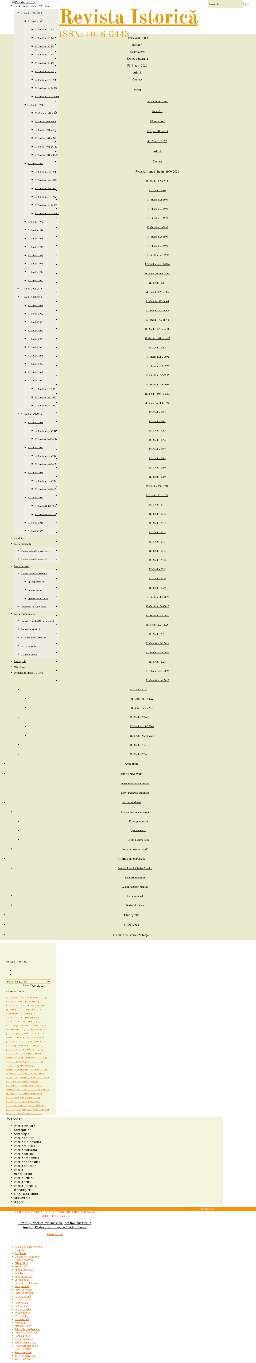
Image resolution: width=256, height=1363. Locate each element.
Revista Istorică (128, 18)
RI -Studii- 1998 (35, 263)
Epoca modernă (35, 589)
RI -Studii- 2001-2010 (31, 288)
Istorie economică (26, 1158)
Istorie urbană (24, 1178)
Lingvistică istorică (27, 1194)
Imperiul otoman (24, 1293)
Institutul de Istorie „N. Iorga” (29, 672)
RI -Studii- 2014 (35, 330)
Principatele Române (26, 1332)
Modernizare (17, 1069)
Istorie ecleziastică (27, 1162)
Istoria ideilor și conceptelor (25, 1128)
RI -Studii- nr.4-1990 (44, 54)
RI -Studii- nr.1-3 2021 (45, 430)
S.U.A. (12, 1097)
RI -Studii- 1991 (35, 104)
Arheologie (21, 1134)
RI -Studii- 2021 (35, 422)
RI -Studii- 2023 (35, 472)
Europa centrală (24, 1276)
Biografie (20, 1009)
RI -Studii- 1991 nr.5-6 (45, 129)
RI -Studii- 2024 (35, 497)
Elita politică (21, 1263)
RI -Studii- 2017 (35, 363)
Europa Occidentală (26, 1283)
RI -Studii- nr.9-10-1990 (46, 88)
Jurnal (12, 1065)
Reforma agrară (24, 1339)
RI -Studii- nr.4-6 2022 (45, 464)
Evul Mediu (21, 1273)
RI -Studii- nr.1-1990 (44, 29)
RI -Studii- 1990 (35, 21)
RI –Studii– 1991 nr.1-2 (46, 113)
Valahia (37, 1105)
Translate (36, 985)
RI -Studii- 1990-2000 (31, 12)
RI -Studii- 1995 (35, 238)
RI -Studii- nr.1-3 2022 (45, 455)
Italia (37, 1061)
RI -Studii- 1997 (35, 255)
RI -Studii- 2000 (35, 280)
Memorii (28, 1065)
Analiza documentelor (25, 1001)
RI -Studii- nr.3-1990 (44, 46)
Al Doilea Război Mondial (33, 637)
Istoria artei (22, 1182)
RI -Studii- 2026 (35, 531)
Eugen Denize (25, 1033)
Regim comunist (28, 645)
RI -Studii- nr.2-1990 (44, 37)
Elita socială (21, 1266)
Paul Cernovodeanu (22, 1081)
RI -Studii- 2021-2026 (31, 414)
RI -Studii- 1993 (35, 221)
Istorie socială (36, 1057)
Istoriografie (20, 661)
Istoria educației (25, 1166)
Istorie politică (24, 1138)
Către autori (137, 52)
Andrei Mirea (18, 1005)
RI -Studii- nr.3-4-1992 (45, 180)
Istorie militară (19, 1053)
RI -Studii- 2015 (35, 338)
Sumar (33, 1101)
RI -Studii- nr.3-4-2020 (45, 397)
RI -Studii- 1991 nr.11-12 (47, 155)
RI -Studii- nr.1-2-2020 (45, 388)
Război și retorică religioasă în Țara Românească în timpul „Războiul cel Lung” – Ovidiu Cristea (54, 1224)
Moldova (39, 1069)
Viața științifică (19, 1109)
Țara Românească (26, 1113)
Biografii (20, 1202)
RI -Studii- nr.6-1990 (44, 71)
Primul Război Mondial (27, 1329)
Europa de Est (22, 1279)
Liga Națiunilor (23, 1309)
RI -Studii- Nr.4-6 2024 (45, 514)
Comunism (15, 1021)
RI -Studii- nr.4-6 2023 (45, 489)
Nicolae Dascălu (19, 1073)
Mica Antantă (22, 1312)
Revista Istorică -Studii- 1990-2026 (157, 171)
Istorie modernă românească (34, 573)
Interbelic (22, 1041)
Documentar (17, 1029)
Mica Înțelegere (23, 1316)
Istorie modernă (21, 566)
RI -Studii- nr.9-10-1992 (46, 205)
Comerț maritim (24, 1260)
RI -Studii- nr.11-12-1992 (47, 213)
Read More (55, 1234)
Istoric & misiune (137, 38)
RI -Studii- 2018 (35, 355)
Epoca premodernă (36, 581)
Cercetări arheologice (27, 1256)
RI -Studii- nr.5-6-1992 (45, 188)
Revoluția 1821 (23, 1349)
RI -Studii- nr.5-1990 (44, 63)
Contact (137, 79)
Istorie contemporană (24, 613)
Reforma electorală (26, 1342)
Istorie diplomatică (27, 1142)
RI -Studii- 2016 (35, 347)
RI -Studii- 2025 (35, 522)
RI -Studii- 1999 (35, 272)
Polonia (13, 1085)
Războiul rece (22, 1335)
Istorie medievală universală (34, 559)
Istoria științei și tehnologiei (25, 1188)
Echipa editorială (137, 58)
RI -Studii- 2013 (35, 322)
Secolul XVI (30, 1097)
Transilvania (17, 1105)
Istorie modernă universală (33, 606)
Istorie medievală (22, 543)
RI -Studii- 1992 (35, 163)
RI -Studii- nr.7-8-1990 (45, 79)
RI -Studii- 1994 (35, 230)
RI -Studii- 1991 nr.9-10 (46, 146)
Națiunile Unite (23, 1326)
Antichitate (19, 538)
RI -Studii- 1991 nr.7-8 (45, 138)
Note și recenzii (34, 1077)
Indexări (137, 45)
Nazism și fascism (29, 654)
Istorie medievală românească (35, 550)
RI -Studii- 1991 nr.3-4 (45, 121)
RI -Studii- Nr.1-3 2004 (45, 506)
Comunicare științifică (25, 1017)
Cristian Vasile (34, 1025)
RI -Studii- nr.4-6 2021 (45, 439)
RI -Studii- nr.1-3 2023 (45, 480)
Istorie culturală (25, 1150)
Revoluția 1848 (23, 1352)
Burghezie (20, 1253)
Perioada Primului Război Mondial (37, 620)
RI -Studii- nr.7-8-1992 (45, 196)
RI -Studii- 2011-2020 (31, 297)
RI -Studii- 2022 (35, 447)
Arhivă (137, 72)
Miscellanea (19, 667)
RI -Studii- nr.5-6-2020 (45, 405)
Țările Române (23, 1359)
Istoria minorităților (23, 1172)
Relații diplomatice (26, 1093)
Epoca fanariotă (24, 1269)
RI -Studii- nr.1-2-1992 (45, 171)
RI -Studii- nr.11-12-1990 (47, 96)
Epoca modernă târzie (38, 598)
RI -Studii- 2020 (35, 380)
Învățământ (21, 1306)
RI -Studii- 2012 (35, 313)
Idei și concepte (23, 1289)
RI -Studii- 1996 (35, 246)
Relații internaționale (26, 1345)
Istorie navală (22, 1299)
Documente (22, 1198)
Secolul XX (16, 1101)
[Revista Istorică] (24, 2)
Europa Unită (22, 1286)
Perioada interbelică (30, 629)
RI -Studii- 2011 (35, 305)
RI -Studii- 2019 (35, 372)
